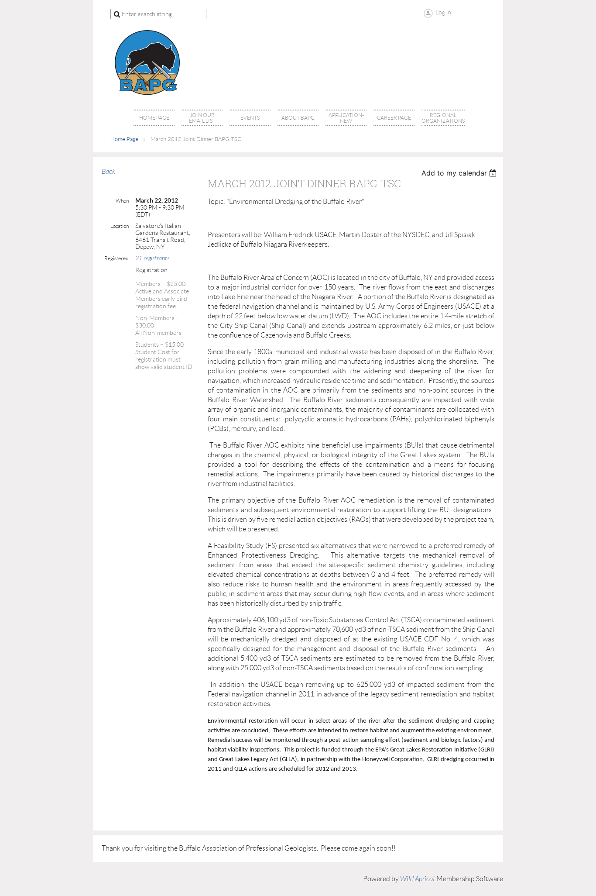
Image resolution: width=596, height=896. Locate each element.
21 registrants (152, 258)
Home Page (124, 139)
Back (108, 172)
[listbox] (460, 173)
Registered (116, 258)
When (122, 200)
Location (119, 226)
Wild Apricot (417, 879)
